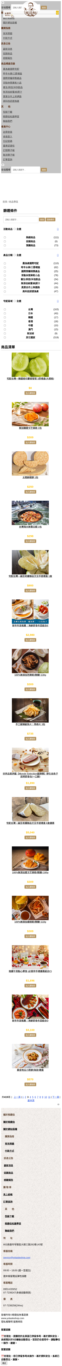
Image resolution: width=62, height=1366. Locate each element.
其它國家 (30, 337)
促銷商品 (7, 53)
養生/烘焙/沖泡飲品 (13, 87)
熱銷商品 (30, 237)
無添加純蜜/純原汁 (12, 92)
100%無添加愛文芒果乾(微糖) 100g (30, 872)
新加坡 (30, 333)
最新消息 (7, 49)
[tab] (31, 229)
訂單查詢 (7, 159)
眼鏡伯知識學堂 (11, 116)
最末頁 (31, 1100)
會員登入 (7, 136)
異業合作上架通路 (12, 96)
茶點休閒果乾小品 (12, 83)
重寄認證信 (9, 146)
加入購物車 (30, 393)
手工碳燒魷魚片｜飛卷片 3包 (30, 724)
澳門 (30, 329)
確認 (4, 1363)
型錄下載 (7, 112)
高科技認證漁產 (11, 101)
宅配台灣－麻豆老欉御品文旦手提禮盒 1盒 (30, 576)
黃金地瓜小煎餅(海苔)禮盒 (30, 1070)
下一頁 (55, 1097)
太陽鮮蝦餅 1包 (30, 477)
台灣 (30, 309)
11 (49, 1097)
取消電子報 (9, 155)
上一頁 (17, 1097)
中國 (30, 325)
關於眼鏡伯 (9, 1122)
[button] (58, 229)
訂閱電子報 (9, 150)
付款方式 (7, 38)
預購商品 (30, 245)
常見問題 (7, 33)
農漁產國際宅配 (11, 69)
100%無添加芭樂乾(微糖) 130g (30, 675)
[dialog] (31, 168)
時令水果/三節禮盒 (12, 73)
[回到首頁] (30, 16)
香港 (30, 321)
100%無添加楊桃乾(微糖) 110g (30, 922)
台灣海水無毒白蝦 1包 (30, 527)
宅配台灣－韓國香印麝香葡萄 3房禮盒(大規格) (30, 378)
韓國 (30, 317)
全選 (19, 229)
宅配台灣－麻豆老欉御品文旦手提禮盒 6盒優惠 (30, 823)
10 (45, 1097)
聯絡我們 (7, 121)
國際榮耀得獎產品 (12, 78)
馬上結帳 (8, 1194)
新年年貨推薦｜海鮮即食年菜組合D (30, 1020)
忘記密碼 (7, 141)
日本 (30, 313)
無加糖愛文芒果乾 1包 (30, 428)
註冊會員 (7, 132)
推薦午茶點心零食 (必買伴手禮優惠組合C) (30, 971)
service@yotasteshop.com (16, 1257)
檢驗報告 (7, 58)
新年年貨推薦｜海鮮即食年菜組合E (30, 625)
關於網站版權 (10, 22)
